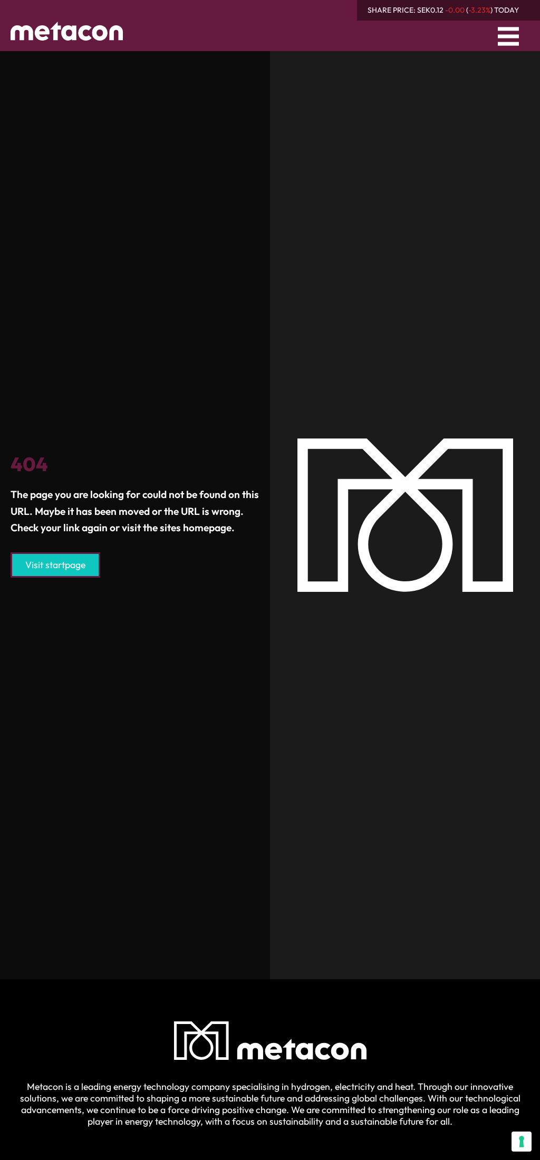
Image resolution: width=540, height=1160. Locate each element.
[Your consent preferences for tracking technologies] (522, 1142)
